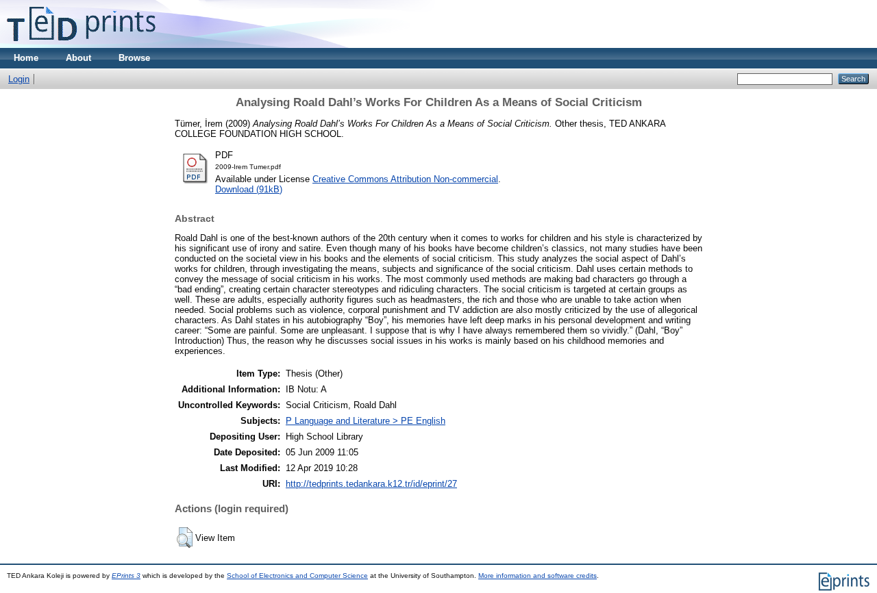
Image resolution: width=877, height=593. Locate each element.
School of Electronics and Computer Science (297, 575)
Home (26, 58)
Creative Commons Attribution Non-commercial (405, 179)
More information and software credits (537, 575)
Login (18, 79)
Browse (134, 58)
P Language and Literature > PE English (365, 421)
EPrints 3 (126, 575)
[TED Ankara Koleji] (81, 45)
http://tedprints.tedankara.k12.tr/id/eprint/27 (371, 484)
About (78, 58)
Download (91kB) (248, 189)
